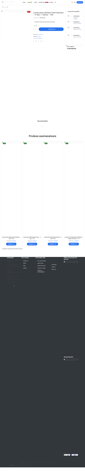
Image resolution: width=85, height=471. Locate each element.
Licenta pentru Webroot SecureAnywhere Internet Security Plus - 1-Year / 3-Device (76, 27)
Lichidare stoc (43, 2)
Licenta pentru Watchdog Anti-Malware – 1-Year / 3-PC (11, 238)
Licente (6, 7)
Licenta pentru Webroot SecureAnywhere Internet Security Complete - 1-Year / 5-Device (76, 21)
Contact (51, 2)
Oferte (35, 2)
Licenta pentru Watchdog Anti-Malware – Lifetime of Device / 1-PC (74, 238)
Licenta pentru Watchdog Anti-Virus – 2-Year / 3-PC (53, 238)
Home (3, 7)
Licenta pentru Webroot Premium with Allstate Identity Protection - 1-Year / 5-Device (76, 16)
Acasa (24, 2)
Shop (30, 2)
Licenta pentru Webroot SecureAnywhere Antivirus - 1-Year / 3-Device (76, 35)
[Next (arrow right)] (0, 470)
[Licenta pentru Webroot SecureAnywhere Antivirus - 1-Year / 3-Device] (70, 37)
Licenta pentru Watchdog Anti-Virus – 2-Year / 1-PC (32, 238)
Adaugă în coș (51, 29)
